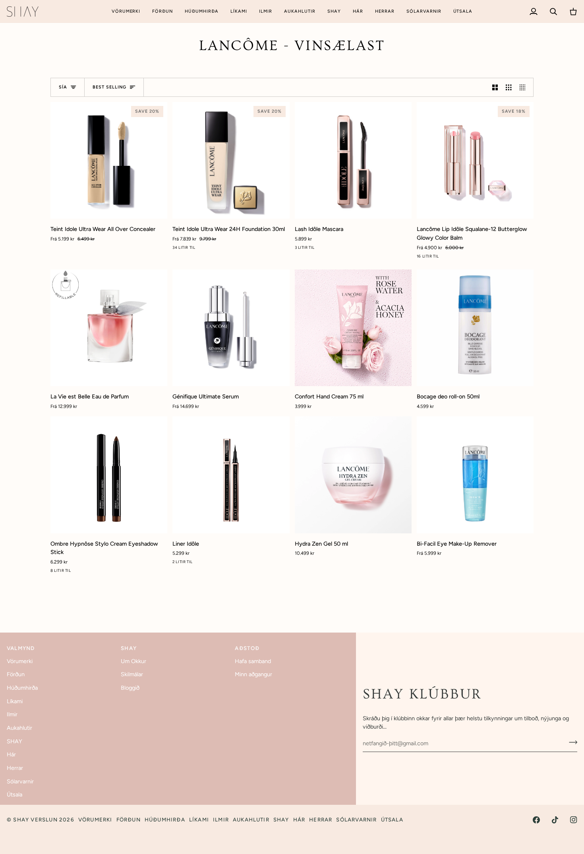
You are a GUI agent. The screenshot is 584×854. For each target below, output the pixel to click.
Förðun (16, 674)
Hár (11, 754)
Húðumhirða (22, 687)
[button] (126, 11)
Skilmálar (132, 674)
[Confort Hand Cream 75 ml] (353, 327)
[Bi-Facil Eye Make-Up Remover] (475, 474)
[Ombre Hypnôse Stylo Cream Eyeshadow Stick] (108, 474)
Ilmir (12, 714)
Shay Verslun (35, 819)
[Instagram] (573, 819)
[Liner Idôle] (230, 474)
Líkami (15, 701)
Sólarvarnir (20, 781)
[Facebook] (536, 819)
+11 (483, 257)
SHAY (14, 741)
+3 (117, 572)
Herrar (15, 767)
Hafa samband (253, 661)
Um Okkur (133, 661)
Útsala (14, 794)
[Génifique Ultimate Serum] (230, 327)
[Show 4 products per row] (524, 87)
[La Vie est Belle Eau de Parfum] (108, 327)
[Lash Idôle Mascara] (353, 160)
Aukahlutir (19, 727)
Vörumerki (20, 661)
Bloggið (130, 687)
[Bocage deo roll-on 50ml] (475, 327)
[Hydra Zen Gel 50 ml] (353, 474)
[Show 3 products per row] (508, 87)
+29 (239, 249)
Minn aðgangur (253, 674)
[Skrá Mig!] (570, 742)
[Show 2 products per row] (495, 87)
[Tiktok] (555, 819)
